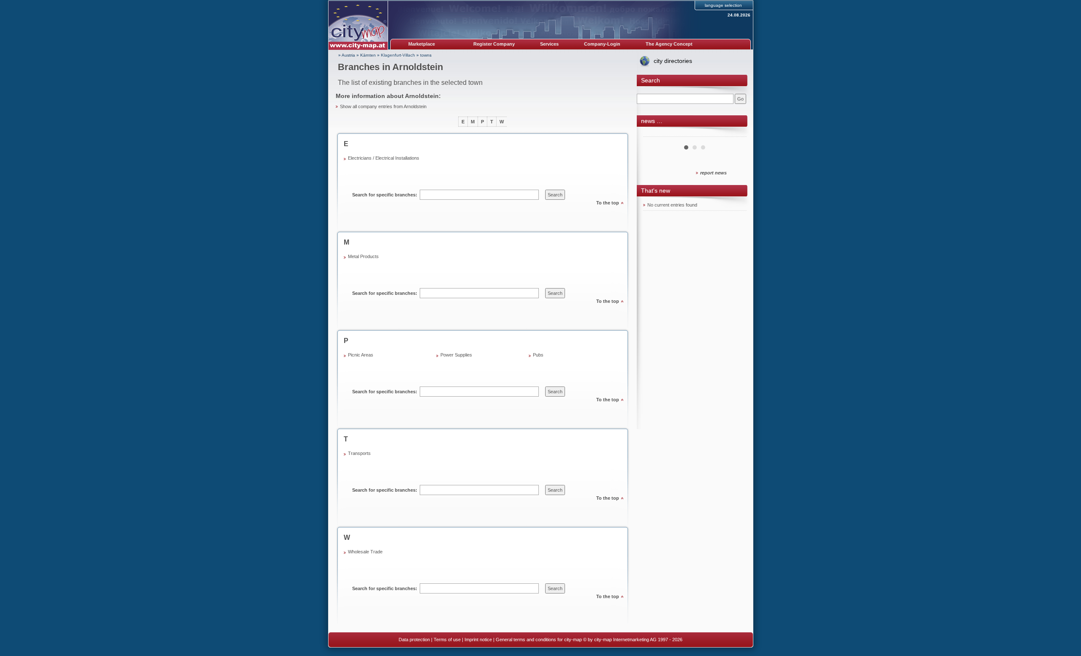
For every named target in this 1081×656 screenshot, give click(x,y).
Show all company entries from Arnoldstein (383, 106)
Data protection (414, 639)
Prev (654, 133)
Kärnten (368, 55)
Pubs (538, 354)
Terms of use (447, 639)
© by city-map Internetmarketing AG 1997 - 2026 (632, 639)
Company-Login (602, 43)
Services (549, 43)
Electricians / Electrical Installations (383, 158)
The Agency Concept (669, 43)
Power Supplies (456, 354)
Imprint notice (478, 639)
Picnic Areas (360, 354)
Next (735, 133)
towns (426, 55)
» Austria (346, 55)
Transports (359, 453)
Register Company (494, 43)
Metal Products (363, 256)
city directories (673, 60)
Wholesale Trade (365, 551)
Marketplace (421, 43)
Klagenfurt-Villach (398, 55)
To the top (607, 202)
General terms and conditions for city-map (539, 639)
